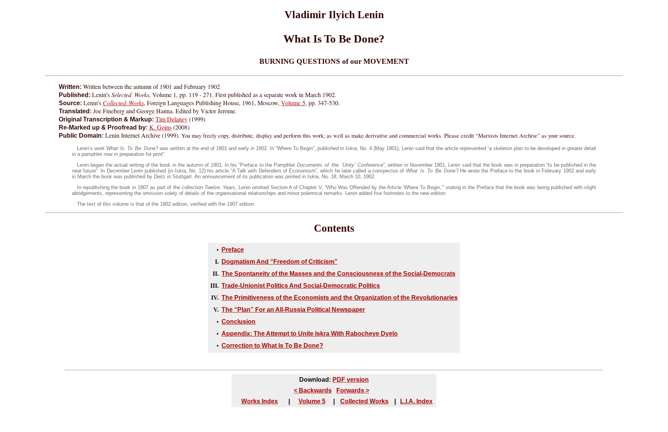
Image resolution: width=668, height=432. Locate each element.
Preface (233, 249)
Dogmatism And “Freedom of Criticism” (279, 261)
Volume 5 (293, 103)
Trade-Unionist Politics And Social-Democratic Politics (301, 285)
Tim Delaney (171, 119)
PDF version (350, 379)
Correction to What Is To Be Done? (272, 345)
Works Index (259, 401)
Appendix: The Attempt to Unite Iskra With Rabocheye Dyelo (310, 333)
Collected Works (364, 401)
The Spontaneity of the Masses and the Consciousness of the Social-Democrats (338, 273)
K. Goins (160, 127)
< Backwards (313, 390)
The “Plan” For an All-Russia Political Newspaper (293, 309)
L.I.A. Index (416, 401)
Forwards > (352, 390)
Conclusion (239, 321)
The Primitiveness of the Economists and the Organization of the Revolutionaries (340, 297)
